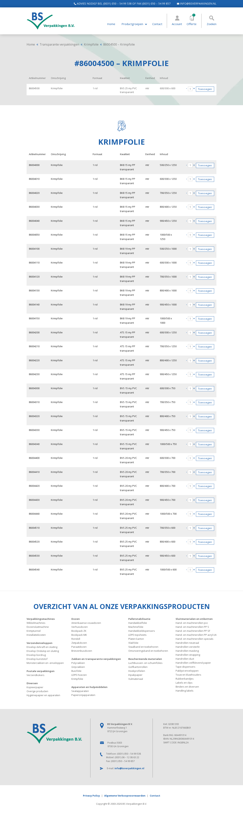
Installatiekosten (36, 635)
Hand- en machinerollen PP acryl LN (196, 635)
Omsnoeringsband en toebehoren (148, 650)
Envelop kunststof (37, 659)
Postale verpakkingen (40, 671)
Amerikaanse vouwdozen (86, 623)
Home (111, 24)
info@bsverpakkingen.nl (197, 3)
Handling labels (184, 690)
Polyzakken (78, 663)
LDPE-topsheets (137, 635)
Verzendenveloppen (39, 643)
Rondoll (75, 638)
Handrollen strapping (188, 654)
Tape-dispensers (185, 666)
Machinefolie (135, 627)
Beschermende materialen (145, 659)
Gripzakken (78, 667)
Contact (157, 24)
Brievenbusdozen (81, 650)
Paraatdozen (79, 646)
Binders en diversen (187, 686)
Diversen (32, 683)
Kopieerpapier (35, 687)
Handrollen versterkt (188, 646)
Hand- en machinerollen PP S (192, 627)
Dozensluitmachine (38, 627)
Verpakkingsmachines (41, 619)
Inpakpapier (135, 675)
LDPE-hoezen (79, 675)
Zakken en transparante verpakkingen (96, 659)
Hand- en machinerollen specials (194, 638)
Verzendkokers (35, 675)
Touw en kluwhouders (188, 674)
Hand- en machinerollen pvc (192, 623)
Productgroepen (132, 24)
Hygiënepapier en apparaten (43, 695)
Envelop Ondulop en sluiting (43, 651)
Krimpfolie (91, 44)
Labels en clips (184, 682)
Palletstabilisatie (139, 619)
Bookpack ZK (78, 631)
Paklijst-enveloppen (187, 670)
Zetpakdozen (79, 642)
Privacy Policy (91, 795)
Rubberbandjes (185, 678)
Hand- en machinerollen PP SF (193, 631)
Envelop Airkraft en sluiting (42, 647)
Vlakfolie (133, 642)
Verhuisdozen (79, 627)
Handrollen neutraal (187, 642)
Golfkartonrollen (138, 667)
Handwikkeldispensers (141, 631)
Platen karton (136, 638)
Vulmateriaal (135, 679)
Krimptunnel (34, 631)
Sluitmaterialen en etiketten (194, 619)
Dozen (75, 619)
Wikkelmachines (36, 623)
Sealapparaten (80, 691)
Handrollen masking (187, 650)
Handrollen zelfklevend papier (193, 662)
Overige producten (37, 691)
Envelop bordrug (36, 655)
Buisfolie (76, 671)
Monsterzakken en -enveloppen (45, 663)
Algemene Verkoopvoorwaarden (124, 795)
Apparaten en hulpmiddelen (89, 687)
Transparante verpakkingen (59, 44)
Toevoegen (205, 89)
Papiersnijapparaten (83, 695)
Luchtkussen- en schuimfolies (145, 663)
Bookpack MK (79, 635)
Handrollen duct (185, 658)
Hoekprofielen (136, 671)
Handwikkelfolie (137, 623)
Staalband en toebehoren (143, 646)
